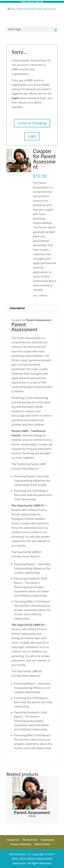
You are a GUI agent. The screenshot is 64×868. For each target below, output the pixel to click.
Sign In (30, 1)
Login (32, 136)
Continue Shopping (32, 123)
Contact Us (13, 839)
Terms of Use (29, 839)
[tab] (32, 308)
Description (17, 308)
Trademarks (47, 839)
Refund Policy (42, 844)
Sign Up (39, 1)
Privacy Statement (20, 844)
